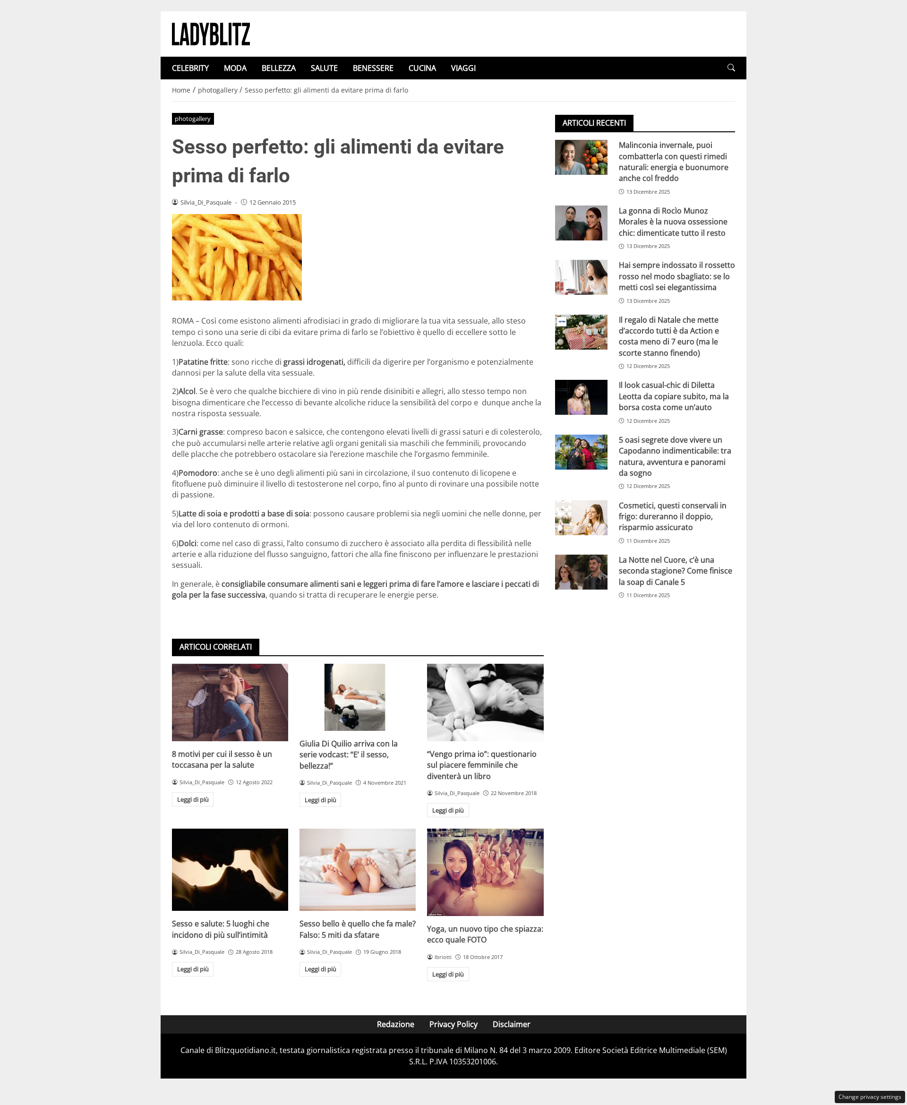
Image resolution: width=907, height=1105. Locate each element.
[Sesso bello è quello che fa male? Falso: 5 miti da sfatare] (357, 870)
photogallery (193, 118)
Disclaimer (512, 1024)
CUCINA (422, 68)
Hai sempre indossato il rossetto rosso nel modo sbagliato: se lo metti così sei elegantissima (677, 276)
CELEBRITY (190, 68)
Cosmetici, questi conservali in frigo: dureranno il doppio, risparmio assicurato (673, 516)
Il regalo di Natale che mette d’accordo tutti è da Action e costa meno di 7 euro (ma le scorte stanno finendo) (669, 336)
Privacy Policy (453, 1024)
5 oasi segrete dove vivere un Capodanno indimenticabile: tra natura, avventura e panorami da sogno (675, 456)
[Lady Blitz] (211, 33)
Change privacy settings (870, 1097)
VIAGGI (463, 68)
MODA (235, 68)
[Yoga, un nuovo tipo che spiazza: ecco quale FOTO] (485, 872)
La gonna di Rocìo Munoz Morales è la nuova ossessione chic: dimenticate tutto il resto (673, 222)
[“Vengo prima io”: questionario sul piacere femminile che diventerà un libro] (485, 702)
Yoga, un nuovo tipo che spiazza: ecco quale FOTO (485, 934)
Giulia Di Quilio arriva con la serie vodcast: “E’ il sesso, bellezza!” (348, 754)
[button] (731, 67)
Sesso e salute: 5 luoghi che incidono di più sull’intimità (220, 929)
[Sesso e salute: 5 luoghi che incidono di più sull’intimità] (230, 870)
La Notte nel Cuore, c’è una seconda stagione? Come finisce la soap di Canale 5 (675, 571)
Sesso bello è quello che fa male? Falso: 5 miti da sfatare (357, 929)
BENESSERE (373, 68)
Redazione (395, 1024)
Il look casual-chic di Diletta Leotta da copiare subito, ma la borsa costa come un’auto (674, 396)
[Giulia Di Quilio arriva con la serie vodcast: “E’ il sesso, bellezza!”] (357, 697)
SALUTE (324, 68)
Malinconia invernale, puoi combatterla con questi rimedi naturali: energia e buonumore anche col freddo (673, 161)
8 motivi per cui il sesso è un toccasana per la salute (222, 759)
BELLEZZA (279, 68)
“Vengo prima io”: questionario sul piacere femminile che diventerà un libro (482, 765)
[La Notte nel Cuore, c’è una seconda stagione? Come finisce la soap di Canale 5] (581, 572)
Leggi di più (193, 799)
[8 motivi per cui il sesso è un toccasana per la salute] (230, 702)
